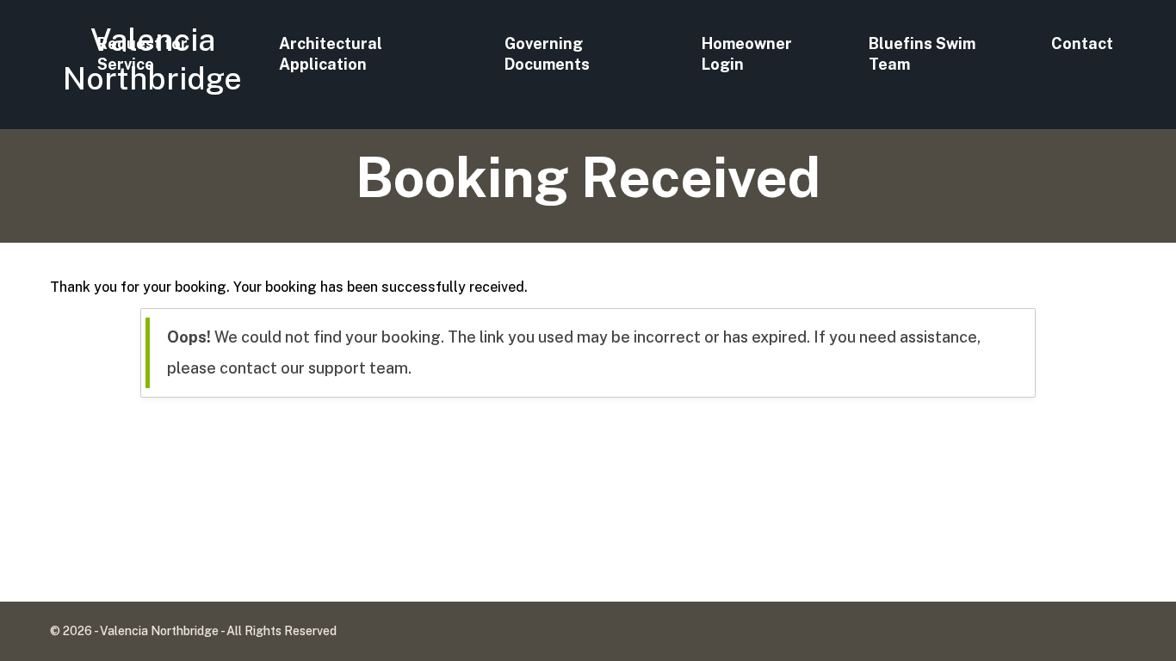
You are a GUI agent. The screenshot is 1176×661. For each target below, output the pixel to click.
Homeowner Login (747, 53)
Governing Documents (547, 53)
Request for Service (142, 53)
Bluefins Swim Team (922, 53)
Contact (1082, 43)
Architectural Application (330, 53)
